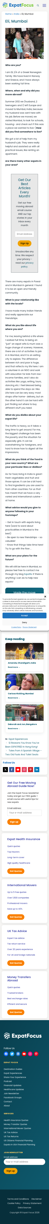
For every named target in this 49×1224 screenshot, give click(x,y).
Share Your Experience (15, 1077)
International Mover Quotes (17, 1128)
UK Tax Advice (11, 1132)
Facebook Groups (12, 1097)
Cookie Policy (16, 627)
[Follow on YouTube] (17, 769)
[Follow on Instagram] (24, 769)
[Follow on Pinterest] (30, 769)
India (16, 13)
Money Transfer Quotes (15, 1124)
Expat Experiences (18, 739)
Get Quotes (16, 871)
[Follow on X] (5, 769)
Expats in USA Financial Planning (19, 1144)
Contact (8, 1101)
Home (8, 13)
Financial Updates (12, 1085)
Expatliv (28, 574)
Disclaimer (36, 1199)
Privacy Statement (30, 627)
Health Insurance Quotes (16, 1120)
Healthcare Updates (14, 1089)
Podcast (8, 1081)
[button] (45, 596)
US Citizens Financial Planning (18, 1140)
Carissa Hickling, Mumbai (21, 693)
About (7, 1105)
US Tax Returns (11, 1136)
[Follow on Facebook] (11, 769)
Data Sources (24, 1207)
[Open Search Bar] (38, 5)
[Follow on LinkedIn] (36, 769)
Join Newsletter (11, 1093)
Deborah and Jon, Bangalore (22, 724)
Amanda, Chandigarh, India (22, 663)
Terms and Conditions (18, 1199)
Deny (24, 622)
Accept (24, 615)
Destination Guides (13, 1069)
